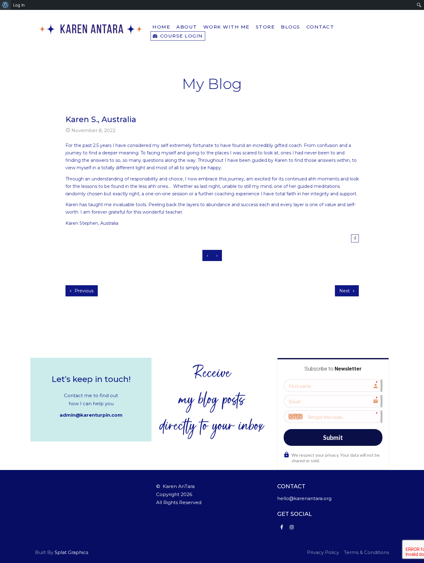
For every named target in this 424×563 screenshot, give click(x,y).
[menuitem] (5, 5)
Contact (320, 27)
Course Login (180, 36)
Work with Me (226, 27)
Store (265, 27)
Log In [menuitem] (19, 4)
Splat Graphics (71, 552)
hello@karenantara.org (304, 498)
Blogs (290, 27)
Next (345, 291)
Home (161, 27)
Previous (83, 291)
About (186, 27)
